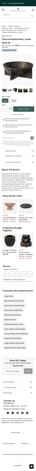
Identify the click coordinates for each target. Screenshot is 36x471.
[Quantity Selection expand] (6, 109)
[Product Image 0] (4, 90)
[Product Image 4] (25, 90)
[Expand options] (33, 151)
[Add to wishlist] (11, 108)
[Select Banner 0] (3, 3)
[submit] (32, 16)
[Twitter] (27, 412)
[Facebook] (22, 412)
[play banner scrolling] (6, 3)
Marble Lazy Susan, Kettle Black (26, 218)
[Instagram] (8, 412)
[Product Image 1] (10, 90)
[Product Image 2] (15, 90)
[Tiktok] (13, 412)
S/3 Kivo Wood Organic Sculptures (26, 253)
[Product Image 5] (31, 90)
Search (7, 15)
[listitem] (9, 296)
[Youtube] (18, 412)
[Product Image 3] (20, 90)
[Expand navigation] (4, 10)
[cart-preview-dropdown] (33, 10)
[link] (18, 151)
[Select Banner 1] (4, 3)
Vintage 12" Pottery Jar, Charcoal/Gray (9, 251)
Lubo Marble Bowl (9, 217)
